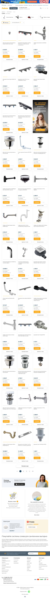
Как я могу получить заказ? (13, 503)
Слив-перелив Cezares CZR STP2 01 (24, 153)
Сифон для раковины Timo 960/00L (39, 408)
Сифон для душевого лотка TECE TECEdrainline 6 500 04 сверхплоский (40, 299)
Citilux (28, 569)
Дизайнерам (45, 5)
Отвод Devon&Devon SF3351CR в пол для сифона (9, 262)
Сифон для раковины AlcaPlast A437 (40, 43)
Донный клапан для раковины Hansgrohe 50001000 (24, 189)
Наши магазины (5, 571)
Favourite (29, 566)
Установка (26, 5)
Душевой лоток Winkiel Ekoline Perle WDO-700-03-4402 (9, 116)
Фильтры (6, 22)
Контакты (35, 5)
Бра (39, 561)
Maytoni (28, 561)
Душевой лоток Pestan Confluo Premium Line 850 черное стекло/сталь (24, 43)
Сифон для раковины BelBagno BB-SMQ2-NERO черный (9, 189)
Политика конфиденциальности (6, 560)
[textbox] (17, 22)
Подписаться (42, 553)
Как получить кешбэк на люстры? (13, 507)
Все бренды (29, 570)
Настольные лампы (42, 564)
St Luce (28, 564)
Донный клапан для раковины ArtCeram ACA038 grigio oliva (40, 153)
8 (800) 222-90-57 (7, 579)
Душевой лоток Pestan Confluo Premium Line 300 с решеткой (24, 445)
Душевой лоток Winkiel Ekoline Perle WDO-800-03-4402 (24, 335)
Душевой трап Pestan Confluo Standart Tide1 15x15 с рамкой (40, 262)
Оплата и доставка (19, 5)
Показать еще (25, 466)
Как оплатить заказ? (13, 506)
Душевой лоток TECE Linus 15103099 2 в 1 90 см (23, 80)
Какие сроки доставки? (13, 504)
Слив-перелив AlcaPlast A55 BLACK (8, 299)
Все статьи (36, 515)
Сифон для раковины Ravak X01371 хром (8, 335)
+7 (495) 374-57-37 (23, 7)
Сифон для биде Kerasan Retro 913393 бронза (9, 445)
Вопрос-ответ (12, 501)
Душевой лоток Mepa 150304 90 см (9, 80)
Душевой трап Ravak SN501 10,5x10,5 (39, 80)
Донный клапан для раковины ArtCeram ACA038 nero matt (40, 372)
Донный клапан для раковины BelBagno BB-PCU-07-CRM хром (9, 408)
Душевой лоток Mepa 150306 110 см (24, 299)
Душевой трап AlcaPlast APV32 (40, 444)
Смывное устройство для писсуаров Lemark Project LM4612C (23, 262)
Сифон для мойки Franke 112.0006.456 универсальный (24, 226)
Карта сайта (4, 573)
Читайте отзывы (31, 527)
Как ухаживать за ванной (36, 502)
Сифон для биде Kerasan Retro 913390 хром (9, 226)
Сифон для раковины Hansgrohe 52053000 (25, 408)
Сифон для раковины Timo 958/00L (39, 189)
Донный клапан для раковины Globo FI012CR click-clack (9, 43)
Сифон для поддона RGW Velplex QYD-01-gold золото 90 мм (40, 226)
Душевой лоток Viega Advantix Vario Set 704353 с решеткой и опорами (24, 116)
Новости (3, 568)
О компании (39, 5)
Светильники (41, 569)
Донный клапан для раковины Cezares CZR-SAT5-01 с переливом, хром (24, 372)
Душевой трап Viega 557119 (39, 334)
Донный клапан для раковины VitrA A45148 (9, 153)
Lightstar (28, 567)
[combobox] (18, 22)
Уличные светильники (43, 566)
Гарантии (30, 5)
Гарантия (3, 562)
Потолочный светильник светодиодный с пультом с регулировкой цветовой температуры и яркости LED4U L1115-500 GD (16, 526)
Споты (40, 567)
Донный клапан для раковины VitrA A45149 (9, 372)
